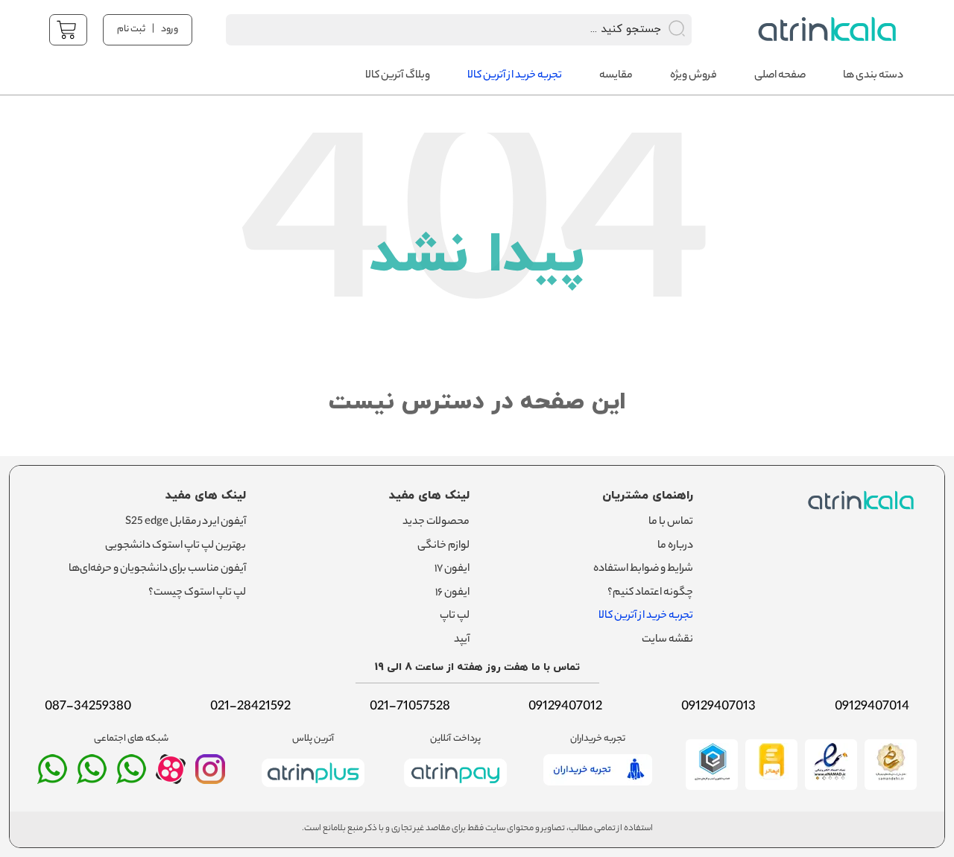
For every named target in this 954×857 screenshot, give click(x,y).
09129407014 (872, 707)
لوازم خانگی (443, 546)
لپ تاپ (455, 616)
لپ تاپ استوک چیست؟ (197, 593)
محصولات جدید (436, 522)
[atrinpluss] (313, 789)
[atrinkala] (131, 775)
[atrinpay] (455, 789)
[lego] (823, 29)
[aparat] (171, 780)
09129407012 (565, 707)
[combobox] (439, 29)
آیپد (462, 640)
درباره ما (675, 546)
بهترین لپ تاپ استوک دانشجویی (175, 546)
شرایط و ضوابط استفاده (643, 569)
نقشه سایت (667, 640)
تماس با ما (670, 522)
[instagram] (210, 775)
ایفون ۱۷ (452, 569)
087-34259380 (88, 707)
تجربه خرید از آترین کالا (645, 616)
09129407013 (718, 707)
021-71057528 (410, 707)
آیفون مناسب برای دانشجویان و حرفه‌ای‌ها (157, 569)
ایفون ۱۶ (452, 593)
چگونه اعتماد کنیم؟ (650, 593)
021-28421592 (250, 707)
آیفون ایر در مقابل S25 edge (185, 522)
